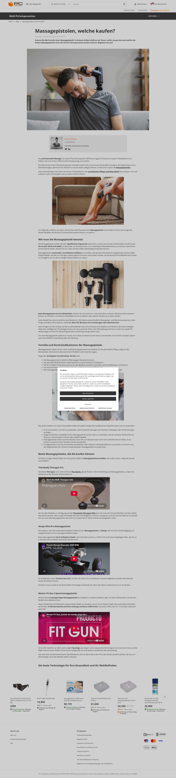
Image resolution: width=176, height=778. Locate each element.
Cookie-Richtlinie (69, 408)
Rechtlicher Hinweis (105, 408)
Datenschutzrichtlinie (87, 408)
